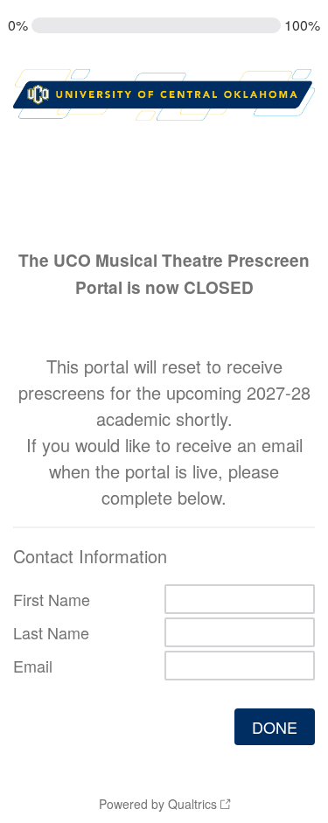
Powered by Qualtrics (158, 804)
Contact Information (90, 555)
